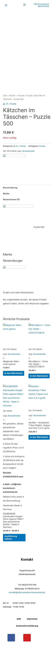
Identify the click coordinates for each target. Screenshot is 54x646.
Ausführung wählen (10, 537)
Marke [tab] (6, 193)
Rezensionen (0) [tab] (11, 199)
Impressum (32, 619)
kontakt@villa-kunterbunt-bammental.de (27, 592)
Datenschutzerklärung (27, 626)
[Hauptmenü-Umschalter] (6, 5)
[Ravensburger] (14, 165)
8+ (7, 104)
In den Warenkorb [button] (13, 373)
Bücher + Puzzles (17, 95)
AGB (19, 619)
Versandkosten (28, 151)
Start (5, 95)
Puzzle (29, 95)
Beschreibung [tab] (10, 187)
